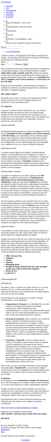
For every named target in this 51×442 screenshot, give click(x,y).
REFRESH (5, 430)
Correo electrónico (13, 51)
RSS (2, 432)
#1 (27, 425)
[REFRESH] (1, 421)
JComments (25, 440)
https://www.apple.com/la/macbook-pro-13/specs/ (19, 408)
